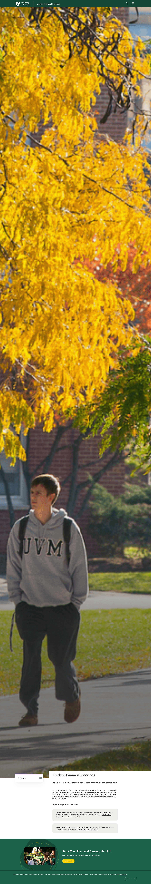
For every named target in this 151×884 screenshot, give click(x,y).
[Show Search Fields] (127, 3)
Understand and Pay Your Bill (88, 829)
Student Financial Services (48, 4)
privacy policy (123, 874)
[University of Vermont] (15, 6)
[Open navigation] (40, 778)
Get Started (68, 861)
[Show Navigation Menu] (133, 3)
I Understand (131, 879)
